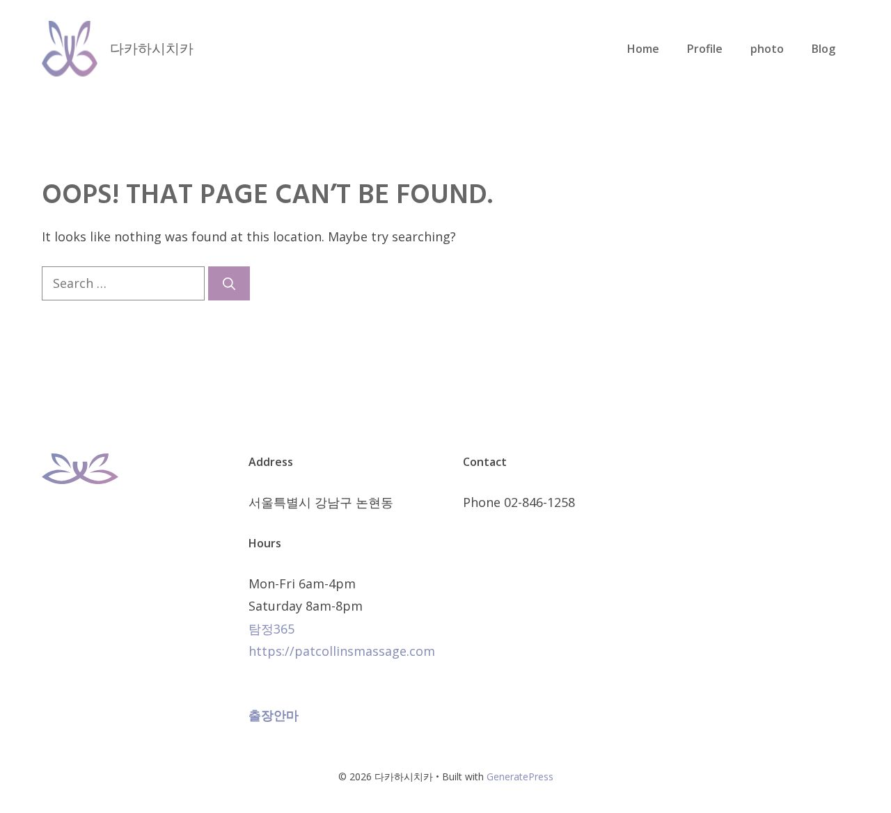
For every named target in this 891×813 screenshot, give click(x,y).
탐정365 (271, 628)
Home (643, 48)
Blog (823, 48)
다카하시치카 (152, 48)
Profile (705, 48)
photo (767, 48)
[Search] (229, 283)
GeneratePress (520, 776)
